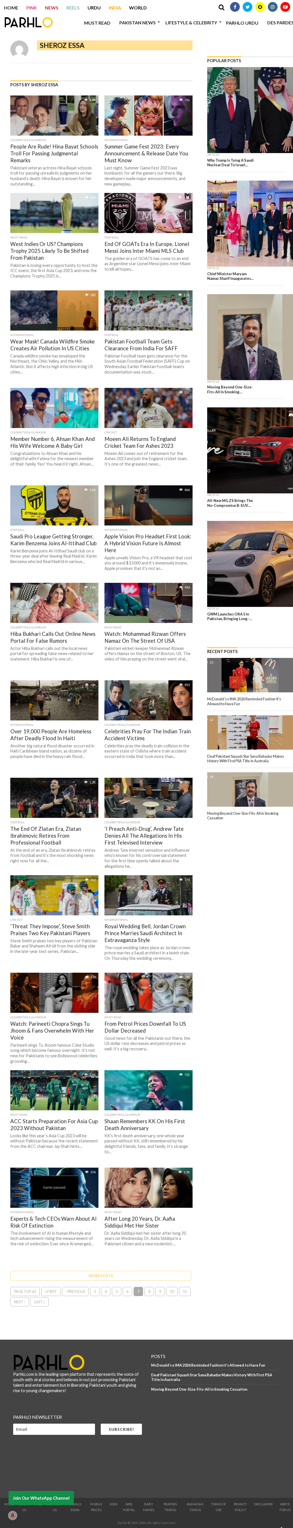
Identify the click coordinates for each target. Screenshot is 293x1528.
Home (11, 7)
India (115, 7)
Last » (39, 1302)
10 (172, 1291)
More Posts (101, 1275)
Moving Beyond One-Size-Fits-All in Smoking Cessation (199, 1389)
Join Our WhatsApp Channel (41, 1497)
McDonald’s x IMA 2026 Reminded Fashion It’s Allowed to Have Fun (208, 1365)
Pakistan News (137, 22)
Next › (19, 1302)
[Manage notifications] (12, 1515)
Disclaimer (263, 1504)
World (138, 7)
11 (185, 1291)
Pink (31, 7)
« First (51, 1291)
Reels (73, 7)
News (51, 7)
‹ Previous (75, 1291)
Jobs (113, 1504)
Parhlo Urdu (242, 23)
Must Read (97, 23)
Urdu (94, 7)
